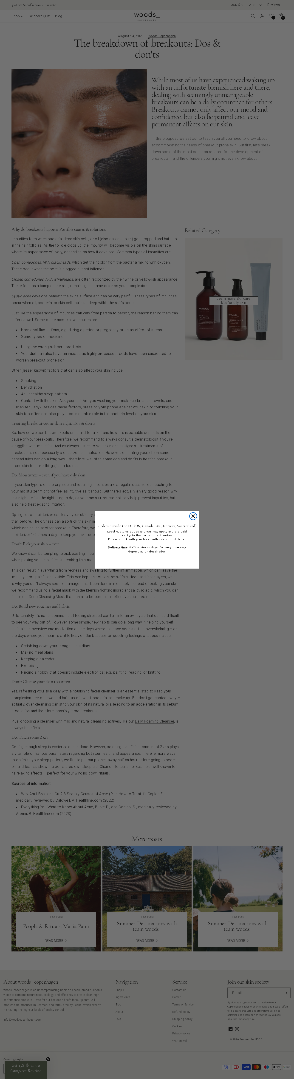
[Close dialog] (193, 516)
